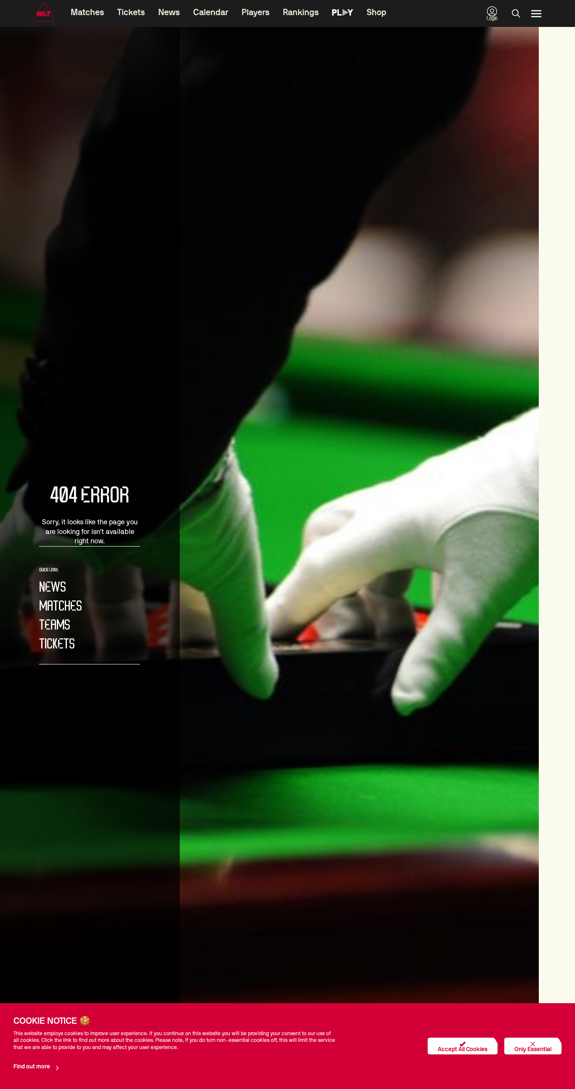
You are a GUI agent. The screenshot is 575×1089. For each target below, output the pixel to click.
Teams (54, 625)
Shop (376, 12)
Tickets (131, 12)
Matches (87, 12)
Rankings (301, 12)
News (169, 12)
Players (255, 12)
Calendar (210, 12)
